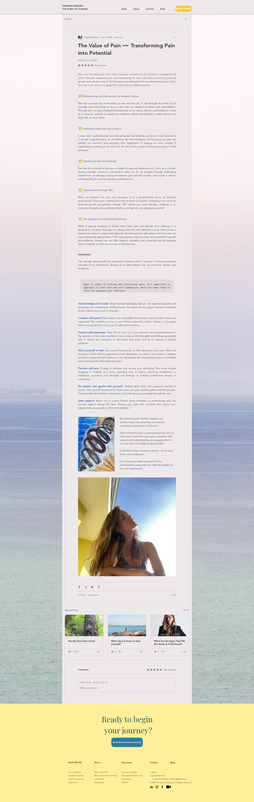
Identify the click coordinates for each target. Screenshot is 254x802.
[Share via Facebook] (79, 587)
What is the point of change (105, 775)
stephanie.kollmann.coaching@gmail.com (170, 779)
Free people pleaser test (132, 775)
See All (186, 610)
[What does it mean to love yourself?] (127, 625)
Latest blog (126, 779)
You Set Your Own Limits (81, 641)
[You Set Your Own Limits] (84, 625)
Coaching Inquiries (76, 779)
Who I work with (101, 772)
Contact (153, 772)
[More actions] (174, 37)
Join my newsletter (130, 772)
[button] (150, 9)
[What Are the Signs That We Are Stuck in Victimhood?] (170, 625)
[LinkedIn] (151, 787)
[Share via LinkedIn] (92, 587)
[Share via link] (98, 587)
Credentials (99, 779)
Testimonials (99, 782)
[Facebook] (162, 787)
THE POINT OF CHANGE (75, 9)
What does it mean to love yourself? (125, 642)
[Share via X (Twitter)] (86, 587)
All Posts (68, 19)
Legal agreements (157, 775)
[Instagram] (157, 787)
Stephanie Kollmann (72, 5)
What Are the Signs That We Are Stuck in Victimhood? (169, 642)
